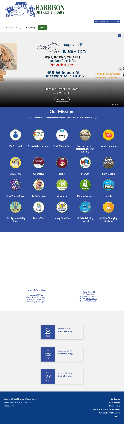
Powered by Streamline (109, 413)
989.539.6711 (91, 298)
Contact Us (115, 399)
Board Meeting (65, 331)
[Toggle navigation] (120, 35)
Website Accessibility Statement (106, 409)
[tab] (112, 104)
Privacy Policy (114, 402)
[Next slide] (120, 69)
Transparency (114, 406)
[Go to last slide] (4, 69)
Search (42, 27)
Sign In (117, 416)
